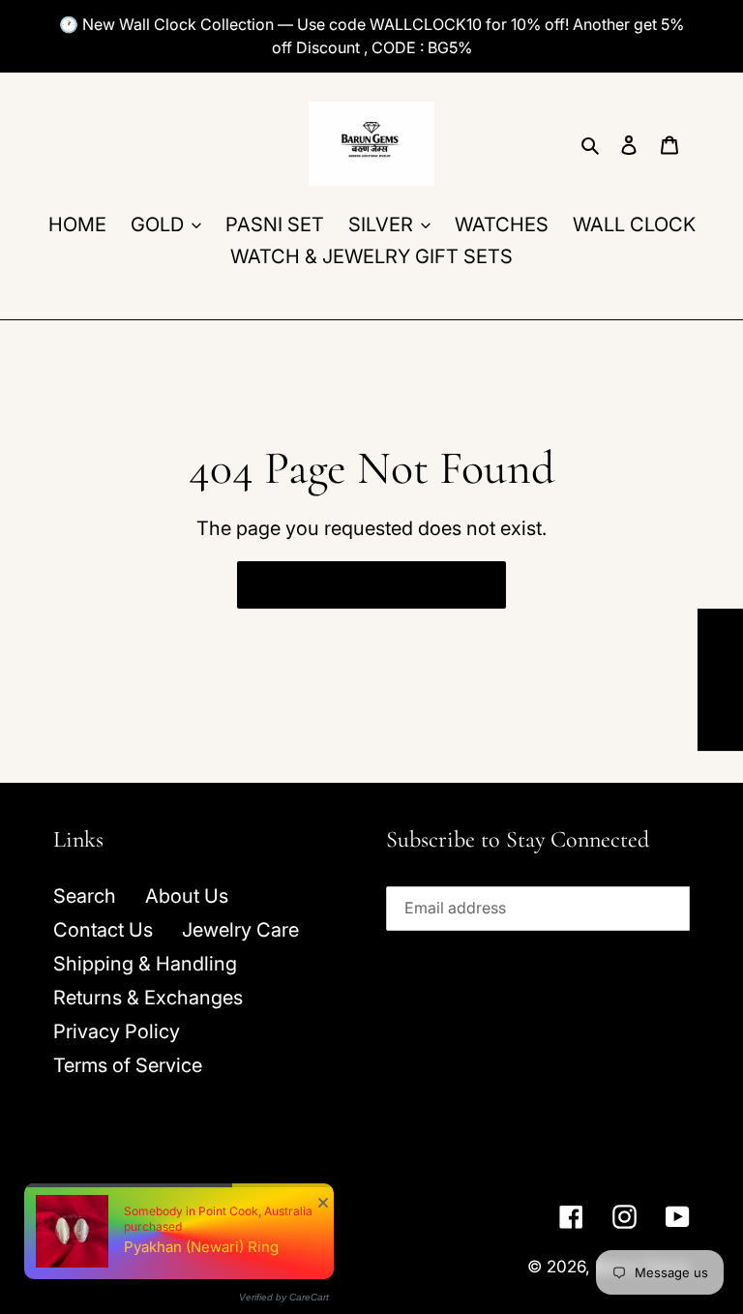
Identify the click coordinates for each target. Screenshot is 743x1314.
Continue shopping (356, 584)
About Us (186, 896)
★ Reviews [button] (720, 679)
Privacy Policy (116, 1031)
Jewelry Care (240, 929)
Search (84, 896)
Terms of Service (127, 1065)
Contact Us (103, 929)
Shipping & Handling (145, 963)
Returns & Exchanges (148, 997)
